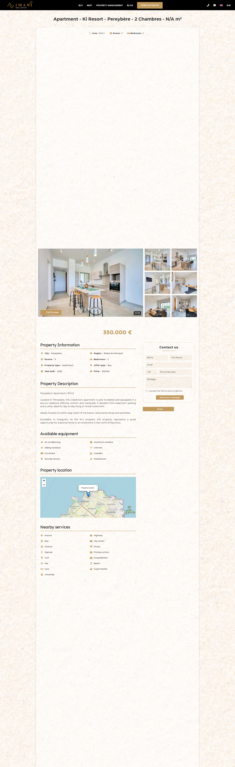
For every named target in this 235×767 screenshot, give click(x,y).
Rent (89, 5)
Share (160, 409)
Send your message (170, 397)
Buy (81, 5)
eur (229, 5)
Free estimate (150, 5)
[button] (88, 494)
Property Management (109, 5)
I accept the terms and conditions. (166, 391)
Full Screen (52, 312)
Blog (130, 5)
